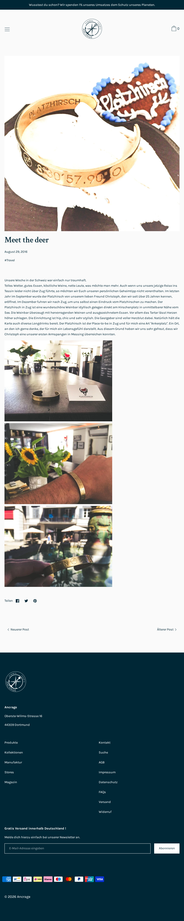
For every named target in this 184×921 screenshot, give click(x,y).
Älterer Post (165, 629)
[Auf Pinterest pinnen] (35, 600)
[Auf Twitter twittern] (26, 600)
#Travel (9, 260)
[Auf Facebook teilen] (17, 600)
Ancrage (23, 896)
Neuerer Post (19, 629)
